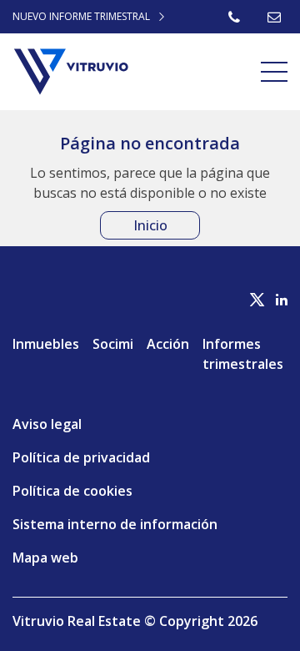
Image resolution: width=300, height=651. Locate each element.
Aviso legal (47, 424)
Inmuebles (45, 344)
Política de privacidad (81, 457)
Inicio (150, 225)
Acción (168, 344)
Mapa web (45, 557)
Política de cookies (72, 491)
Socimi (112, 344)
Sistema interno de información (115, 524)
